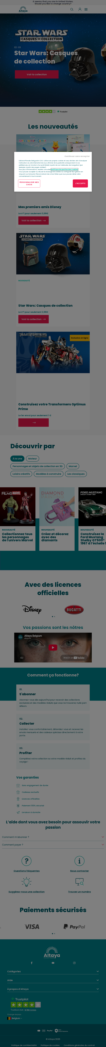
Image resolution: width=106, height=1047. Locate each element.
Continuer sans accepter (77, 156)
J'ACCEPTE (80, 183)
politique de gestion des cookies (64, 169)
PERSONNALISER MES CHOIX (29, 183)
